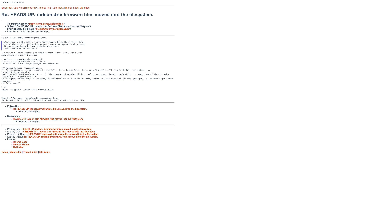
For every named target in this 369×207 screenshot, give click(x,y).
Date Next (18, 8)
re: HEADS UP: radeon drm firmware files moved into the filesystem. (50, 109)
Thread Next (45, 8)
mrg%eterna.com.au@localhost (46, 24)
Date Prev (7, 8)
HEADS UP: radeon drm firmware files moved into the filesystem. (48, 119)
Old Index (84, 8)
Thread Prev (31, 8)
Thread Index (71, 8)
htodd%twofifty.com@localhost (53, 29)
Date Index (58, 8)
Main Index (15, 152)
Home (4, 152)
